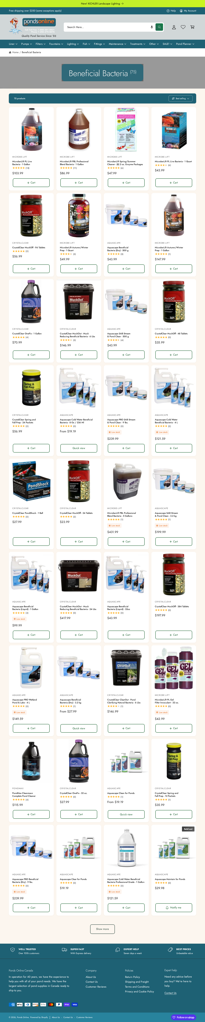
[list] (102, 951)
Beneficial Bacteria (31, 52)
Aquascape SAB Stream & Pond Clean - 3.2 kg (166, 514)
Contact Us (92, 982)
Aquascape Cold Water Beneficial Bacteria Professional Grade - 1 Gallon (125, 880)
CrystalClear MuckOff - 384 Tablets (172, 606)
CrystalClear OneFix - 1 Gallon (27, 333)
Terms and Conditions (137, 987)
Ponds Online (23, 1017)
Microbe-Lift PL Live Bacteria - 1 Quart (173, 161)
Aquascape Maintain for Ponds (170, 879)
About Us (91, 977)
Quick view (79, 448)
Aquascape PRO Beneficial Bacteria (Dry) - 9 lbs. (25, 880)
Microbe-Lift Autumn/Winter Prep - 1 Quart (74, 249)
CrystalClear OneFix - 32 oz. (73, 793)
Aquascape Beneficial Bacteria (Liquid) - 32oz (118, 608)
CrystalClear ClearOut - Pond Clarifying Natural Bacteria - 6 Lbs (124, 701)
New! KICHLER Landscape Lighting (100, 3)
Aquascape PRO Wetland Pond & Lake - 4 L (24, 701)
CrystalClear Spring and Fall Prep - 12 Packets (166, 794)
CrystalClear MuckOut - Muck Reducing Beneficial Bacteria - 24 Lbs (78, 608)
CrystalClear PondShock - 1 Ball (27, 513)
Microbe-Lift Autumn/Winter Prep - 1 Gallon (169, 249)
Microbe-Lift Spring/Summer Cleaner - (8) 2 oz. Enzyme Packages (125, 163)
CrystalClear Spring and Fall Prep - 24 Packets (24, 421)
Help (173, 10)
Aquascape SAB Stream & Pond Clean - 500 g (118, 335)
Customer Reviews (96, 987)
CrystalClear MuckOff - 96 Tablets (28, 247)
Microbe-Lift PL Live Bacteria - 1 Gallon (22, 163)
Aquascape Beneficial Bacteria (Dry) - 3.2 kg (70, 701)
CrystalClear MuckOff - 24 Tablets (76, 513)
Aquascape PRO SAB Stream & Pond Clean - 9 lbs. (121, 421)
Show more (102, 929)
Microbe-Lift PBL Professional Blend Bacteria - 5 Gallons (121, 514)
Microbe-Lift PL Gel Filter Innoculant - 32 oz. (167, 701)
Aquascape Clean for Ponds (121, 793)
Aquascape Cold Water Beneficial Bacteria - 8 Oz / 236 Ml (76, 421)
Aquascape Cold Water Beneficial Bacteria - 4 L (166, 421)
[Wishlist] (183, 27)
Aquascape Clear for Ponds (73, 879)
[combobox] (114, 27)
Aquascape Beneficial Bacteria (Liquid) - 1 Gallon (25, 608)
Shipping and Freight (137, 982)
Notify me (175, 907)
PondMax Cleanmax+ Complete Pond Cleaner (24, 794)
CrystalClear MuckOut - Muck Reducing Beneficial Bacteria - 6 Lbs (77, 335)
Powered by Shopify (39, 1017)
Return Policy (132, 977)
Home (15, 52)
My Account (190, 10)
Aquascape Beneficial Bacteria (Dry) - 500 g (117, 249)
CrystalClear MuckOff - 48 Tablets (171, 333)
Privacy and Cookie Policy (139, 991)
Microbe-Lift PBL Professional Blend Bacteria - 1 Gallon (74, 163)
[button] (152, 27)
